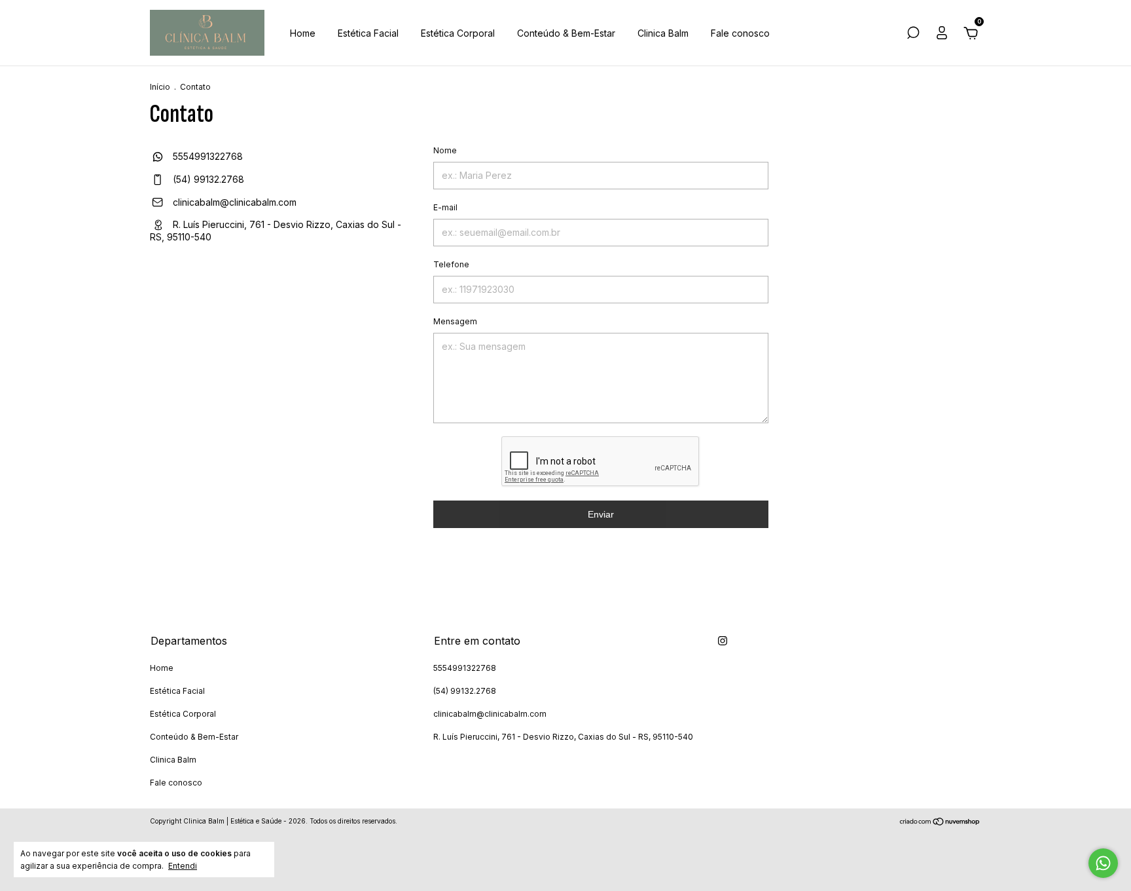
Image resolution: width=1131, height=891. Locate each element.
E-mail (445, 207)
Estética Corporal (458, 33)
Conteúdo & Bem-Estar (566, 33)
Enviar (601, 514)
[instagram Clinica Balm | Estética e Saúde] (722, 640)
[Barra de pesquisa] (913, 34)
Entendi (182, 866)
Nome (445, 150)
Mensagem (455, 321)
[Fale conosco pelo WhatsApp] (1103, 863)
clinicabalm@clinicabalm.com (234, 202)
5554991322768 (206, 156)
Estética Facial (368, 33)
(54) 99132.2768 (207, 179)
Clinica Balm (663, 33)
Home (302, 33)
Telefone (451, 264)
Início (160, 87)
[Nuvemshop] (940, 822)
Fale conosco (740, 33)
